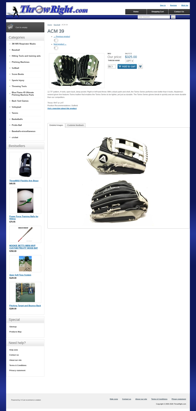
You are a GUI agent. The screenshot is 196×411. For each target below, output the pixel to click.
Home (49, 25)
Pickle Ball (17, 125)
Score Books (18, 74)
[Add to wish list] (140, 66)
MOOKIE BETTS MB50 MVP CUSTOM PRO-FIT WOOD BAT (23, 246)
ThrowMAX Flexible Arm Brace (23, 181)
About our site (15, 360)
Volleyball (16, 107)
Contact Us (179, 12)
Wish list (184, 5)
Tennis (15, 113)
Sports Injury (18, 80)
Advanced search (183, 17)
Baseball (57, 25)
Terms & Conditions (17, 365)
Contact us (14, 355)
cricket (15, 137)
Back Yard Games (20, 101)
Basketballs (17, 119)
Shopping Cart (157, 12)
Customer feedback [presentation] (75, 125)
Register (173, 5)
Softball (15, 68)
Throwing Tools (19, 86)
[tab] (56, 125)
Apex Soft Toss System (20, 275)
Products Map (15, 332)
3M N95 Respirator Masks (24, 44)
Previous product (62, 36)
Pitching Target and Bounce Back (25, 305)
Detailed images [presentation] (56, 125)
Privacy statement (17, 370)
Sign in (163, 5)
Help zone (13, 350)
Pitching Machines (20, 62)
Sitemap (13, 327)
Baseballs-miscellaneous (23, 131)
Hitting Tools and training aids (26, 56)
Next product (60, 44)
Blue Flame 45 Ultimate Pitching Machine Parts (23, 93)
